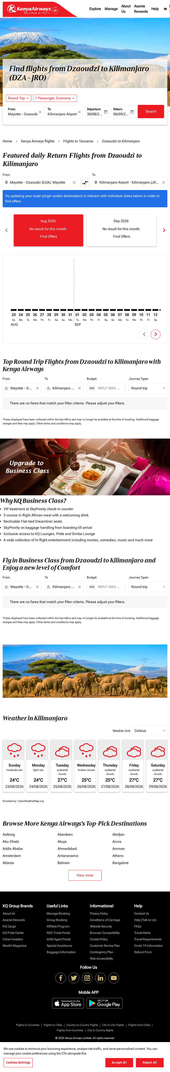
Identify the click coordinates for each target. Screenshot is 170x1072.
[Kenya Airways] (60, 978)
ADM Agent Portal (59, 939)
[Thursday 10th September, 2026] (141, 310)
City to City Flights (113, 1025)
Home (7, 141)
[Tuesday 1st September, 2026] (77, 310)
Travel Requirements (148, 939)
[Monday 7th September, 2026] (120, 310)
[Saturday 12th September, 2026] (155, 310)
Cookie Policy (99, 939)
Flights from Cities (139, 1025)
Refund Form (143, 952)
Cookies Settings (18, 1062)
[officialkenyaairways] (87, 978)
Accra (116, 841)
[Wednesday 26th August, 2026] (35, 310)
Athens (118, 856)
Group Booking (57, 920)
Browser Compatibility (105, 933)
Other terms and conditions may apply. (59, 423)
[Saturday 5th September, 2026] (106, 310)
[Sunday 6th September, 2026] (113, 310)
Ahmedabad (67, 849)
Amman (118, 849)
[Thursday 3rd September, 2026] (92, 310)
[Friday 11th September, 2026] (148, 310)
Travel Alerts (142, 933)
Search (150, 111)
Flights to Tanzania (78, 141)
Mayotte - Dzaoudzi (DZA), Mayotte (22, 114)
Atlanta (8, 863)
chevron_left (6, 230)
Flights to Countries (27, 1025)
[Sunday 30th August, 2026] (63, 310)
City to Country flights (100, 1030)
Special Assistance (59, 945)
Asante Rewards (141, 9)
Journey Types (138, 378)
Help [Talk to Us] (145, 920)
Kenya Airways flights (37, 141)
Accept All (119, 1062)
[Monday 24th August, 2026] (21, 310)
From (11, 109)
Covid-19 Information (148, 945)
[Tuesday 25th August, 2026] (28, 310)
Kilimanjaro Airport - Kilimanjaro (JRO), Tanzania (62, 114)
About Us (126, 9)
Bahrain (64, 863)
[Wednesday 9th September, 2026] (134, 310)
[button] (55, 98)
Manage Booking (58, 913)
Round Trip (16, 98)
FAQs (137, 926)
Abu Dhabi (11, 841)
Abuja (62, 841)
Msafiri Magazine (14, 945)
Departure (93, 109)
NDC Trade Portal (58, 933)
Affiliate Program (58, 926)
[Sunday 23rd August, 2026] (14, 310)
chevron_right (163, 230)
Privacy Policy (99, 913)
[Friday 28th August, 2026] (49, 310)
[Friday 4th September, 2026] (99, 310)
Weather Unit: (122, 731)
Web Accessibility (101, 958)
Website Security (101, 926)
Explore (95, 9)
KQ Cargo (9, 926)
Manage (111, 9)
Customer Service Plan (105, 945)
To (49, 109)
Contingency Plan (101, 952)
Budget (92, 378)
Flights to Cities (53, 1025)
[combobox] (40, 182)
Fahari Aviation (13, 939)
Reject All (150, 1062)
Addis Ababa (13, 849)
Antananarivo (68, 856)
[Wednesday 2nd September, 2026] (84, 310)
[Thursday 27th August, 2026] (42, 310)
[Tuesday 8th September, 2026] (127, 310)
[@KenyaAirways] (74, 978)
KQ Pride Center (13, 933)
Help (155, 9)
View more (85, 875)
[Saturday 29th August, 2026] (56, 310)
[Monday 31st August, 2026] (70, 310)
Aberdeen (65, 834)
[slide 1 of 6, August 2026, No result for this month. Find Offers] (48, 230)
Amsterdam (12, 856)
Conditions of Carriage (105, 920)
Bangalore (120, 863)
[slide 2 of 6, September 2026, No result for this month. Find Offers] (121, 230)
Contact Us (141, 913)
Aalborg (9, 834)
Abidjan (118, 834)
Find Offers (48, 236)
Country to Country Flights (82, 1025)
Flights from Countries (70, 1030)
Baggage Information (61, 952)
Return (117, 109)
